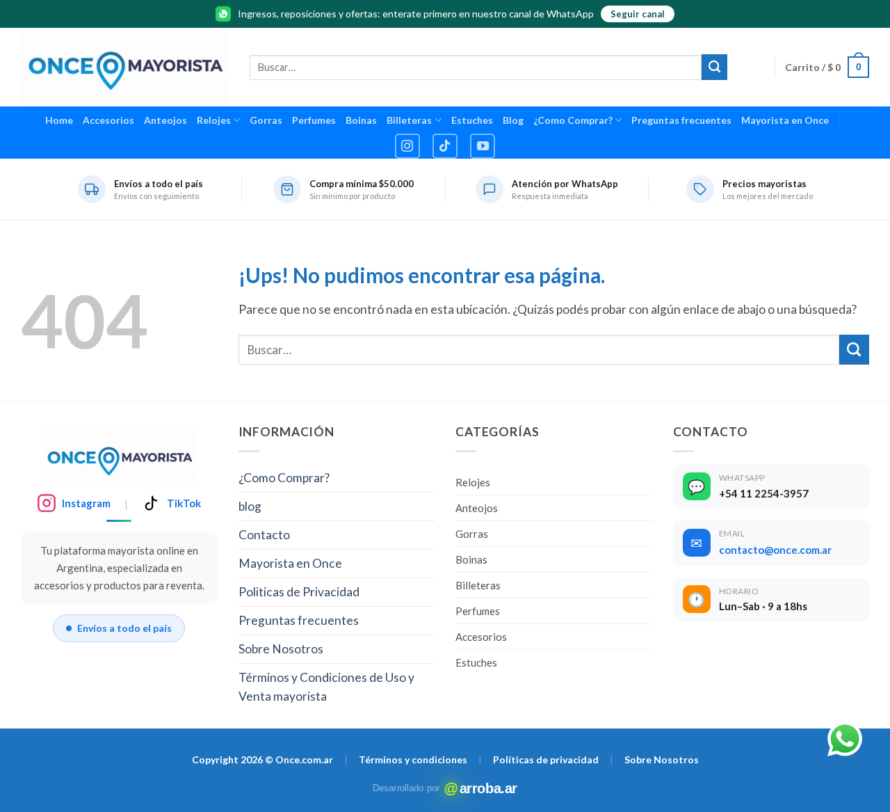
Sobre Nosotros (280, 649)
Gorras (266, 120)
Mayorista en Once (785, 120)
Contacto (264, 534)
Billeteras (409, 120)
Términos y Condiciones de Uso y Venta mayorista (326, 687)
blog (249, 506)
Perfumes (314, 120)
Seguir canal (637, 13)
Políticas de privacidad (546, 759)
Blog (513, 120)
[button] (827, 67)
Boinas (361, 120)
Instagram (86, 503)
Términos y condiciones (413, 759)
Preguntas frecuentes (681, 120)
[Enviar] (714, 67)
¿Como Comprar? (573, 120)
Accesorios (108, 120)
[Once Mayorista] (125, 67)
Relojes (214, 120)
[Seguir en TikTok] (445, 146)
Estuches (472, 120)
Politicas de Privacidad (298, 591)
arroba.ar (481, 788)
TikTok (184, 503)
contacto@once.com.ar (775, 549)
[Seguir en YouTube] (482, 146)
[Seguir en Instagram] (407, 146)
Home (59, 120)
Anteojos (165, 120)
